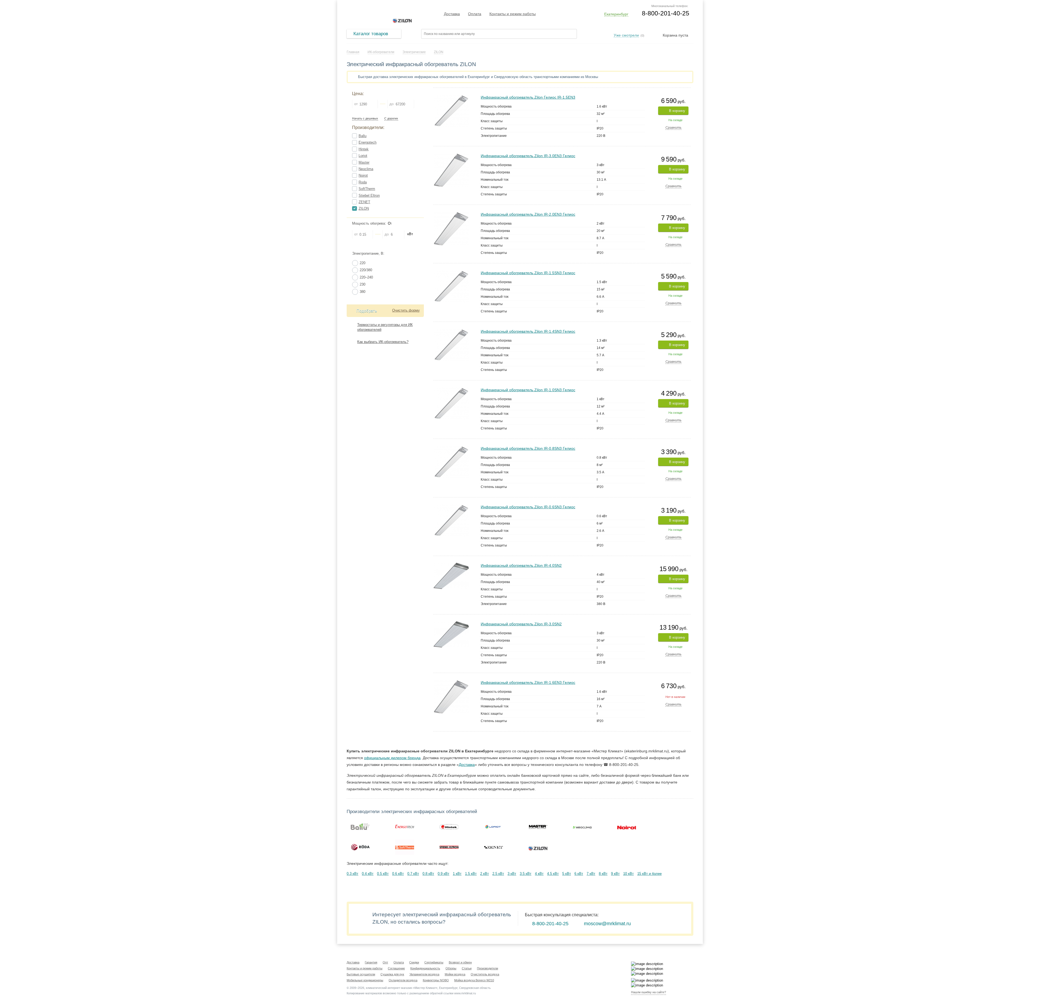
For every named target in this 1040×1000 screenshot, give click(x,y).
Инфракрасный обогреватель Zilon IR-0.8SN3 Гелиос (528, 448)
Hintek (364, 149)
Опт (385, 962)
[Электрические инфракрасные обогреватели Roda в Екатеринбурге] (360, 847)
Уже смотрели (626, 35)
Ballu (362, 136)
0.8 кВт (428, 874)
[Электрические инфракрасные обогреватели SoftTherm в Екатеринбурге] (404, 847)
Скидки (414, 962)
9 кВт (615, 874)
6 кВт (578, 874)
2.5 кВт (498, 874)
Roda (363, 182)
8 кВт (603, 874)
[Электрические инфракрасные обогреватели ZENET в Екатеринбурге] (493, 847)
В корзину (677, 111)
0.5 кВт (383, 874)
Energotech (367, 142)
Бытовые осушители (361, 974)
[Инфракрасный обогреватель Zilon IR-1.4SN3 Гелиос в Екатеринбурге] (451, 331)
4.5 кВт (553, 874)
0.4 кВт (367, 874)
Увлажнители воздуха (424, 974)
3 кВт (512, 874)
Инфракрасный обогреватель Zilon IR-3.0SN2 (521, 624)
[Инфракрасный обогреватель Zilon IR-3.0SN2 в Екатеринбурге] (451, 624)
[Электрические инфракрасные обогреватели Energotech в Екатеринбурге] (404, 826)
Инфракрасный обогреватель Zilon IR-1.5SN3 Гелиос (528, 273)
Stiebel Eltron (369, 195)
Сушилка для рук (392, 974)
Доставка (452, 14)
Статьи (467, 968)
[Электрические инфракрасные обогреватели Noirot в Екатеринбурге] (626, 826)
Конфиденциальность (425, 968)
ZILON (364, 208)
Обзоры (451, 968)
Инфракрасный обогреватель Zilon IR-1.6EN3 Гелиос (528, 682)
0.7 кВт (413, 874)
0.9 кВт (443, 874)
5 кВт (566, 874)
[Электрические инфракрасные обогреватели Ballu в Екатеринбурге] (360, 826)
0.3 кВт (352, 874)
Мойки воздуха (455, 974)
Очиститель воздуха (485, 974)
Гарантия (371, 962)
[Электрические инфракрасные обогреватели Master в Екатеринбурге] (537, 826)
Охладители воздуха (403, 980)
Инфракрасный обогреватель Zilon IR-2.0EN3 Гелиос (528, 214)
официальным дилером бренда (392, 758)
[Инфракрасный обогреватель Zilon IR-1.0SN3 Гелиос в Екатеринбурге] (451, 389)
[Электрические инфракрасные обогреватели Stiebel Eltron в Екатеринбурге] (449, 847)
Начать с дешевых (365, 118)
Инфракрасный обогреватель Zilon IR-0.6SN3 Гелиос (528, 507)
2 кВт (484, 874)
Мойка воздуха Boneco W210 (474, 980)
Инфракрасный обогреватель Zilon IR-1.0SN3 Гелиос (528, 390)
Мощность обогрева (368, 223)
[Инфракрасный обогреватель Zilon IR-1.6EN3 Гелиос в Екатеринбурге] (451, 682)
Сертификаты (433, 962)
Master (364, 162)
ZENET (364, 202)
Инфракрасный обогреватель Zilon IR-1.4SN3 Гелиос (528, 331)
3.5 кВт (525, 874)
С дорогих (391, 118)
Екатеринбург (616, 14)
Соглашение (396, 968)
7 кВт (591, 874)
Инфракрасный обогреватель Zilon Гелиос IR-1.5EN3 (528, 97)
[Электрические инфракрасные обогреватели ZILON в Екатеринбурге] (537, 847)
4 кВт (539, 874)
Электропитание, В (367, 253)
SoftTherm (367, 189)
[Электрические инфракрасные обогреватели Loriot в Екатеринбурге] (493, 826)
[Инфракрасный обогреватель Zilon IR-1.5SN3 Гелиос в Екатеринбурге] (451, 272)
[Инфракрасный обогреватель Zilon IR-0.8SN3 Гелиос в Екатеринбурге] (451, 448)
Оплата (474, 14)
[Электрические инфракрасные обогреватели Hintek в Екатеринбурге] (449, 826)
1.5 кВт (471, 874)
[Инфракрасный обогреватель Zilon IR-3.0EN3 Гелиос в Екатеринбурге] (451, 155)
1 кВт (457, 874)
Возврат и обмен (460, 962)
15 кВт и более (649, 874)
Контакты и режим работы (512, 14)
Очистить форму (406, 310)
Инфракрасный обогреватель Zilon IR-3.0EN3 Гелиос (528, 156)
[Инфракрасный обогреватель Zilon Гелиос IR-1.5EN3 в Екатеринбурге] (451, 97)
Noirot (363, 175)
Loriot (363, 156)
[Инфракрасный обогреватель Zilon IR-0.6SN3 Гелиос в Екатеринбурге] (451, 506)
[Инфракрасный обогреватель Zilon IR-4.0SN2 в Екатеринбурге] (451, 565)
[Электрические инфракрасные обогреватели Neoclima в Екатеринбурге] (582, 826)
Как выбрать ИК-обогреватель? (382, 342)
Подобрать (366, 310)
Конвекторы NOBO (436, 980)
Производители (487, 968)
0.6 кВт (398, 874)
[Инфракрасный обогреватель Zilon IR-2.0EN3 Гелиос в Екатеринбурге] (451, 214)
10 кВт (628, 874)
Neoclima (366, 169)
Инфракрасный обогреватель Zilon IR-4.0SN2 (521, 565)
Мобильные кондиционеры (365, 980)
